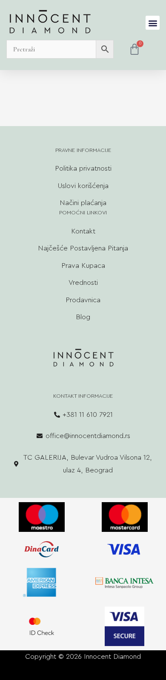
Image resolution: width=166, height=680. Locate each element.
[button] (153, 23)
